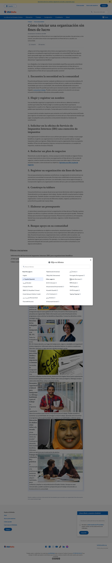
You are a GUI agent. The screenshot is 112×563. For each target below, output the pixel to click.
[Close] (90, 260)
